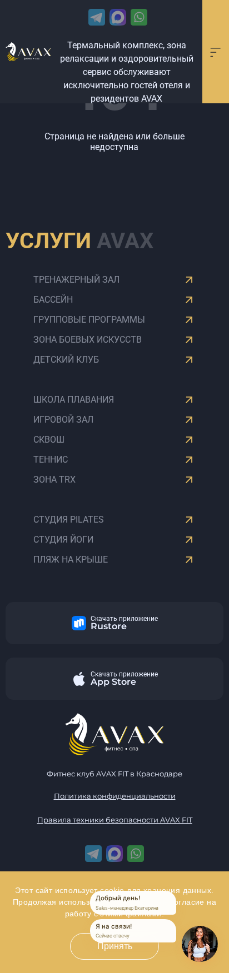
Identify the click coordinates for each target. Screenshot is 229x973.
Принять (114, 946)
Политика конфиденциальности (115, 796)
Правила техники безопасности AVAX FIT (114, 820)
